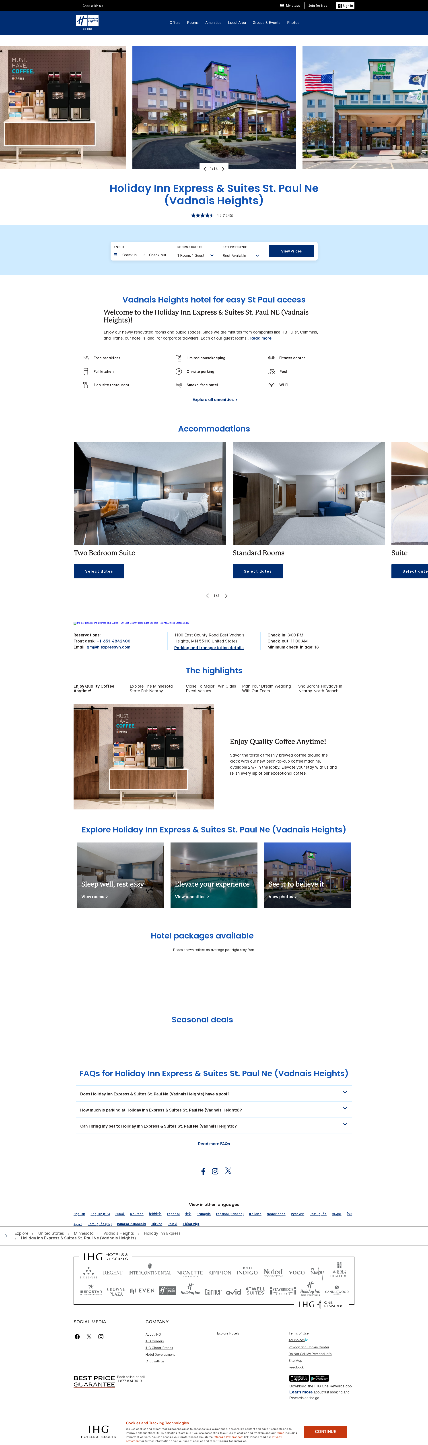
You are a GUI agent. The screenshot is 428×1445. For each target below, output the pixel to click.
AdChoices (297, 1340)
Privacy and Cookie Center (309, 1347)
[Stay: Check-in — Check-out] (141, 255)
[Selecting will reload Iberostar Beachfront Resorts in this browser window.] (91, 1290)
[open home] (7, 1235)
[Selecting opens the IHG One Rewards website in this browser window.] (321, 1304)
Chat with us (155, 1361)
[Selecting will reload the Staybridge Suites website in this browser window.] (283, 1290)
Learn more (301, 1392)
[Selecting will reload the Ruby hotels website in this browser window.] (317, 1271)
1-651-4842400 (114, 641)
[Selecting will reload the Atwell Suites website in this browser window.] (255, 1290)
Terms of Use (299, 1333)
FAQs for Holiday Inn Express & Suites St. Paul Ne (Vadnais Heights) (214, 1073)
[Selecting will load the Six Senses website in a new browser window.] (88, 1271)
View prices (291, 251)
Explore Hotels (228, 1333)
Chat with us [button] (92, 6)
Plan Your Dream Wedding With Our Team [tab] (266, 688)
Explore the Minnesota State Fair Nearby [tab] (151, 688)
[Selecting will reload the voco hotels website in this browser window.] (297, 1271)
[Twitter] (89, 1336)
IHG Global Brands (159, 1348)
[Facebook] (78, 1336)
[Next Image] (222, 169)
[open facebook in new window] (201, 1171)
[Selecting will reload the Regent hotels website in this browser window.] (113, 1271)
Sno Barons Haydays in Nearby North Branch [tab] (320, 688)
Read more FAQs (214, 1143)
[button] (345, 5)
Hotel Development (160, 1354)
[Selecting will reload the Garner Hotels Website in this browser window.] (213, 1290)
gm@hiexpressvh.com (108, 647)
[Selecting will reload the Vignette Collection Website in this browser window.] (190, 1271)
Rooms (193, 22)
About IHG (153, 1334)
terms (280, 1432)
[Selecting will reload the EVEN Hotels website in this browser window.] (142, 1290)
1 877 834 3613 (129, 1381)
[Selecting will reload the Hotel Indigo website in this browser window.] (247, 1271)
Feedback (296, 1367)
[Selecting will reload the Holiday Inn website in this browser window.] (190, 1290)
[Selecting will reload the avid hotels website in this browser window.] (233, 1290)
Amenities (213, 22)
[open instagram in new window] (213, 1171)
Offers (175, 22)
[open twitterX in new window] (226, 1171)
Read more (261, 338)
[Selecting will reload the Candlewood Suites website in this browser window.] (337, 1290)
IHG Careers (155, 1341)
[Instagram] (101, 1336)
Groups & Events (266, 22)
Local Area (237, 22)
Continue (325, 1432)
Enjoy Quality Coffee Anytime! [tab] (94, 688)
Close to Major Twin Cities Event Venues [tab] (211, 688)
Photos (293, 22)
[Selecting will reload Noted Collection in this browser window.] (273, 1271)
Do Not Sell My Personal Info (310, 1354)
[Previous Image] (205, 169)
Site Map (295, 1360)
